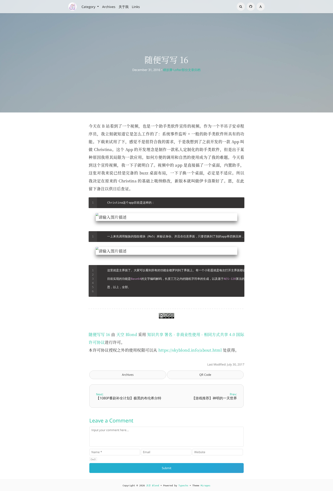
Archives (108, 6)
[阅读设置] (261, 6)
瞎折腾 (168, 70)
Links (136, 6)
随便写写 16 (99, 334)
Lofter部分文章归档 (186, 70)
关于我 (124, 6)
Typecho (183, 485)
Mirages (205, 485)
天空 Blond (126, 334)
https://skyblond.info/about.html (190, 350)
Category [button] (89, 6)
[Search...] (241, 6)
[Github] (251, 6)
